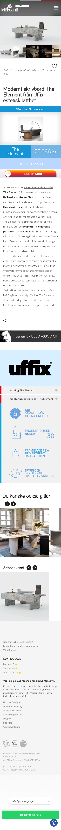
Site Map (7, 722)
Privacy (7, 718)
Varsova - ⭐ (10, 668)
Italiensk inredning (12, 706)
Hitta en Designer (12, 702)
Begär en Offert (30, 814)
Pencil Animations (12, 710)
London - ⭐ (10, 664)
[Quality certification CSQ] (15, 744)
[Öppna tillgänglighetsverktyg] (54, 823)
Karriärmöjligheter (12, 714)
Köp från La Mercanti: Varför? (18, 641)
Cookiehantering (11, 726)
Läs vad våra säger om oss (20, 645)
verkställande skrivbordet (38, 187)
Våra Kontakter (11, 650)
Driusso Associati (36, 336)
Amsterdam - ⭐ (12, 672)
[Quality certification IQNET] (23, 744)
